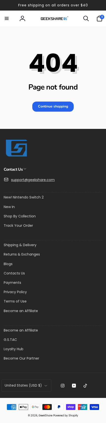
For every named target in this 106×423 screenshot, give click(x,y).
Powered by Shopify (65, 415)
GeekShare (46, 415)
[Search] (86, 18)
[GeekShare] (16, 156)
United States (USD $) (23, 385)
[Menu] (6, 18)
